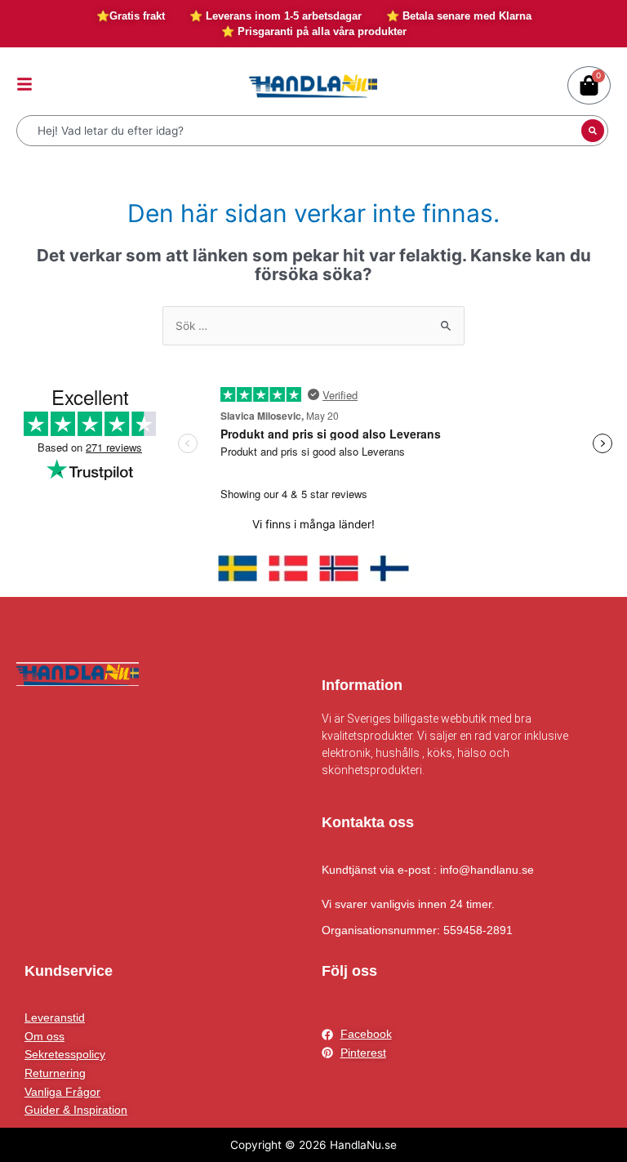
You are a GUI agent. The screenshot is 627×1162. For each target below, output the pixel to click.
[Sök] (592, 130)
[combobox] (300, 130)
